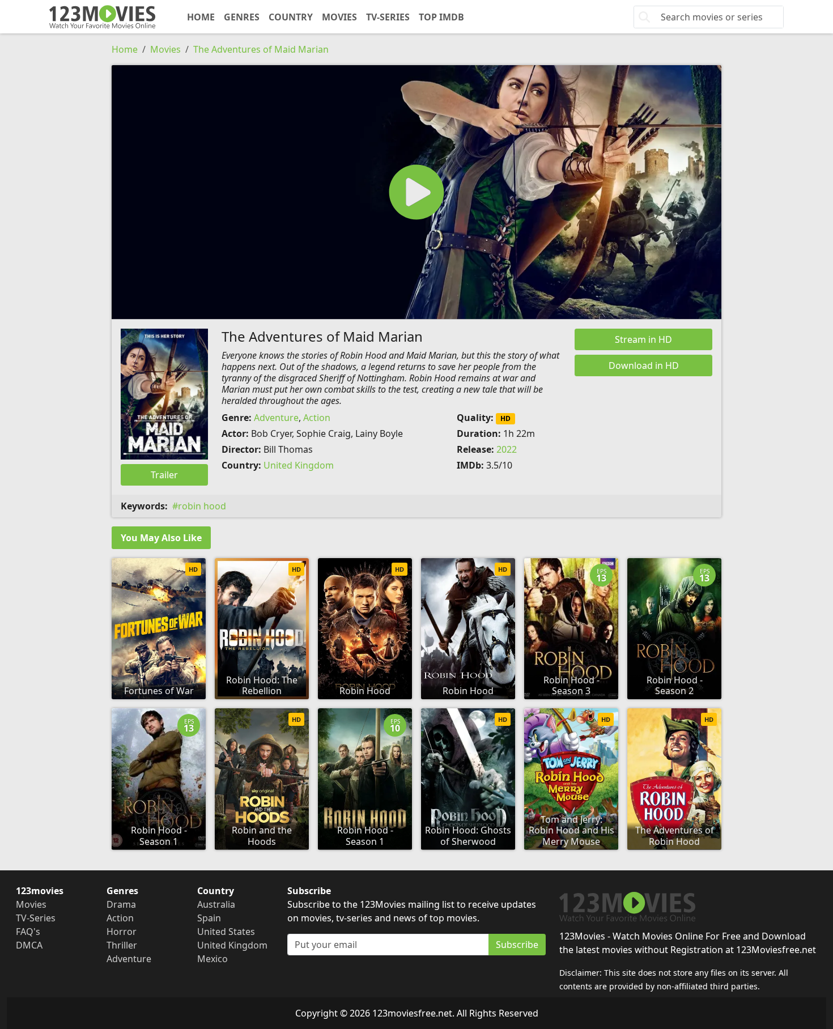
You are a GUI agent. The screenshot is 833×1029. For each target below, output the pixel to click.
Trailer (164, 475)
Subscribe (517, 944)
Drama (121, 904)
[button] (416, 192)
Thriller (122, 945)
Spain (209, 918)
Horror (122, 931)
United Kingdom (299, 465)
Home (201, 17)
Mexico (212, 959)
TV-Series (388, 17)
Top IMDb (441, 17)
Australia (216, 904)
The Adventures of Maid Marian (261, 49)
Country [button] (291, 17)
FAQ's (28, 931)
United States (226, 931)
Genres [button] (242, 17)
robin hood (202, 506)
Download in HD (644, 365)
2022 (506, 449)
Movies (339, 17)
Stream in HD (643, 339)
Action (316, 417)
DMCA (29, 945)
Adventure (276, 417)
